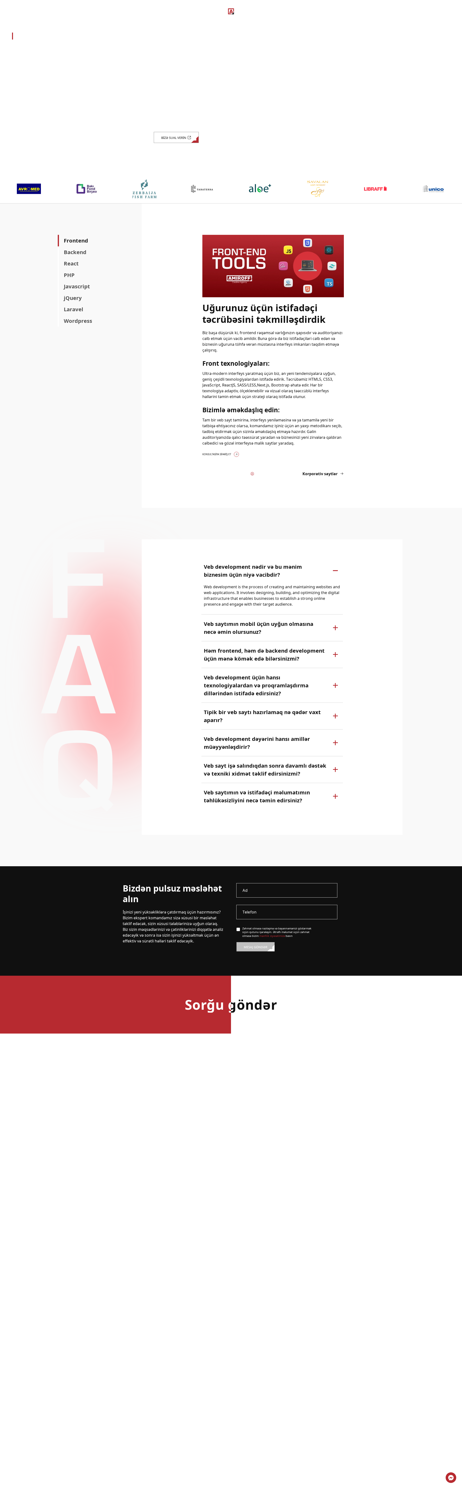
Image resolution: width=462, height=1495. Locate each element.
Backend (75, 252)
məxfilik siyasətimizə (272, 936)
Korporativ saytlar (33, 48)
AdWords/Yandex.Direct (39, 94)
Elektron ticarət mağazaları (43, 59)
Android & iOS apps (33, 71)
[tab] (95, 240)
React (71, 263)
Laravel (73, 309)
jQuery (73, 298)
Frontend (76, 240)
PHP (69, 275)
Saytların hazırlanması (41, 36)
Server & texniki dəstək (38, 106)
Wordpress (78, 321)
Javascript (77, 286)
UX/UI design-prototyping (41, 83)
